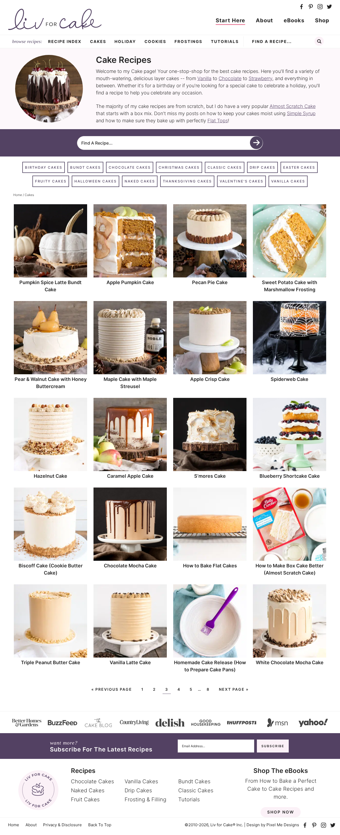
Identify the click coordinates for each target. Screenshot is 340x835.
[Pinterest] (310, 6)
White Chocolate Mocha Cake (290, 662)
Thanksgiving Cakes (187, 181)
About (31, 824)
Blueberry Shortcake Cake (290, 476)
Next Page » (234, 689)
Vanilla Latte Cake (130, 662)
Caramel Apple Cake (130, 476)
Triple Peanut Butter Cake (50, 662)
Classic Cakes (224, 167)
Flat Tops (217, 120)
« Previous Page (111, 689)
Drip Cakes (262, 167)
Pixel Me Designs (282, 824)
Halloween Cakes (95, 181)
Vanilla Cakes (288, 181)
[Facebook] (301, 6)
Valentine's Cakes (241, 181)
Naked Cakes (140, 181)
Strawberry (260, 78)
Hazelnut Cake (50, 476)
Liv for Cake (54, 19)
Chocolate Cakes (130, 167)
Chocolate (230, 78)
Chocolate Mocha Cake (130, 565)
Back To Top (99, 824)
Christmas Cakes (179, 167)
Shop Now (280, 811)
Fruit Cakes (85, 799)
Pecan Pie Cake (210, 282)
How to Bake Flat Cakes (210, 565)
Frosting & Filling (145, 799)
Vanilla (204, 78)
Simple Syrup (301, 113)
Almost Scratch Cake (293, 106)
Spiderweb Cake (289, 379)
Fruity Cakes (50, 181)
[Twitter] (329, 6)
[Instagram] (320, 6)
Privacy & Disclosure (62, 824)
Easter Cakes (299, 167)
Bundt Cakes (85, 167)
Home (13, 824)
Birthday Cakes (43, 167)
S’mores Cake (210, 476)
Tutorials (189, 799)
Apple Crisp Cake (210, 379)
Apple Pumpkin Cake (130, 282)
